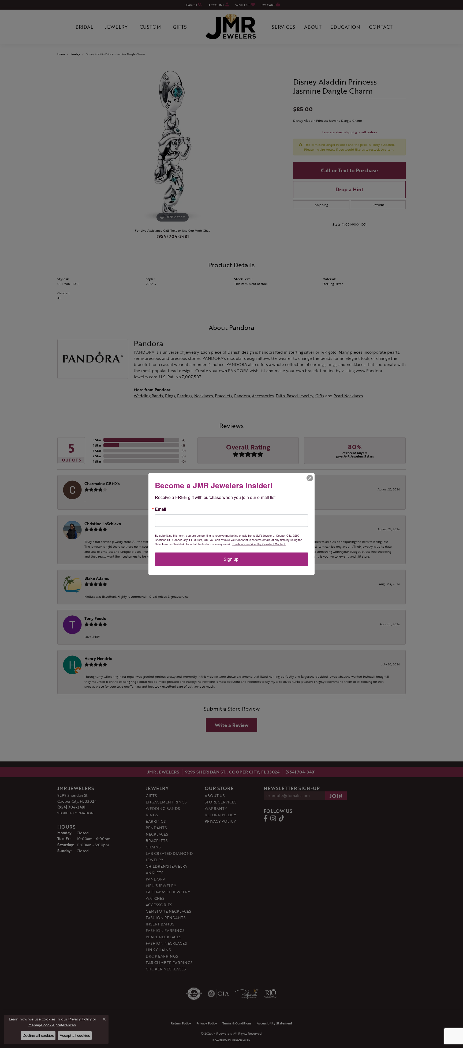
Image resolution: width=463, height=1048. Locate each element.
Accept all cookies (75, 1035)
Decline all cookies (38, 1035)
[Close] (310, 478)
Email (160, 509)
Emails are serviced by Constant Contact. (259, 544)
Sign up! (232, 559)
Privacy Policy (80, 1019)
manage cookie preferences (52, 1025)
